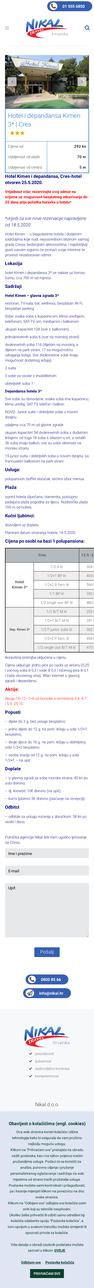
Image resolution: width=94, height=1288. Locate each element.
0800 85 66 (51, 979)
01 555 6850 (73, 6)
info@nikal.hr (51, 993)
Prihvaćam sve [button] (47, 1274)
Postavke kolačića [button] (59, 1262)
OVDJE (59, 1250)
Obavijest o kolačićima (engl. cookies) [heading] (47, 1123)
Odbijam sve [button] (31, 1262)
